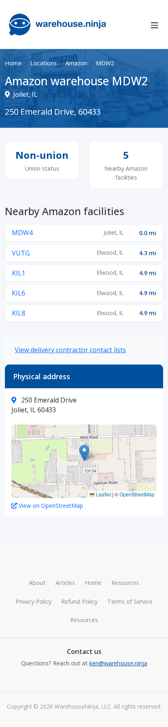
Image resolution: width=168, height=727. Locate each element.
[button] (84, 453)
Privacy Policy (33, 601)
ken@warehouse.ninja (118, 663)
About (37, 583)
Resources (125, 583)
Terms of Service (130, 601)
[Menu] (154, 24)
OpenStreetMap (137, 494)
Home (13, 63)
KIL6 (18, 293)
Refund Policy (79, 601)
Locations (43, 63)
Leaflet (103, 494)
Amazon (76, 63)
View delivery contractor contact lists (70, 349)
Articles (65, 583)
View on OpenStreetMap (51, 505)
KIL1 (18, 273)
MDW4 (22, 232)
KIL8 (18, 313)
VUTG (21, 253)
